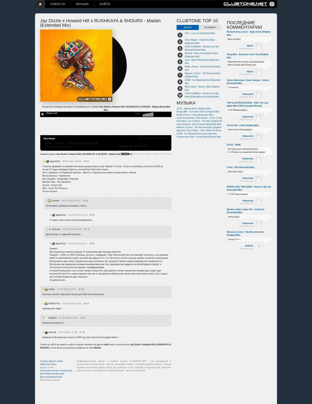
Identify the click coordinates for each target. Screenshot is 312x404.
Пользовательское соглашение (56, 370)
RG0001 (249, 246)
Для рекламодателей (51, 377)
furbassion (247, 94)
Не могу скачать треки (51, 361)
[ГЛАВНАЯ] (40, 4)
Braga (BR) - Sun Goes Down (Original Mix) (198, 111)
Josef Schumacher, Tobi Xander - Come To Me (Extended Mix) (207, 118)
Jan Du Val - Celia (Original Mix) (243, 125)
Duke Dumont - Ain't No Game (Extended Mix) (199, 124)
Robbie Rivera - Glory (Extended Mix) (195, 115)
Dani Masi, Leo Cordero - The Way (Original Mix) (200, 121)
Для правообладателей (52, 373)
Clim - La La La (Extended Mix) (200, 33)
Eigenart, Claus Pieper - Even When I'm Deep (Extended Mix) (207, 130)
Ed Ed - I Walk (234, 144)
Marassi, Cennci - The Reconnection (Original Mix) (201, 127)
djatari (250, 45)
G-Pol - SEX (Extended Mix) (240, 167)
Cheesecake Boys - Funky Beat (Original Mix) (199, 137)
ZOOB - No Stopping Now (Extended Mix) (197, 133)
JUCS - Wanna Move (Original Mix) (194, 108)
